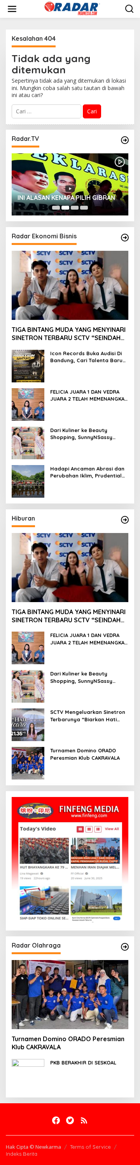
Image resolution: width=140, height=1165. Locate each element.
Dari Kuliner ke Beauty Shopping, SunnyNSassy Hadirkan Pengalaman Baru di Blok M (89, 434)
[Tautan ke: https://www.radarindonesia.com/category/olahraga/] (125, 946)
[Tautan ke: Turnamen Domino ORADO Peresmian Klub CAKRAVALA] (28, 762)
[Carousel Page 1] (56, 208)
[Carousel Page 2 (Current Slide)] (65, 208)
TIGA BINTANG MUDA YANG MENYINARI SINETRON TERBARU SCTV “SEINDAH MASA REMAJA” (69, 334)
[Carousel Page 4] (84, 208)
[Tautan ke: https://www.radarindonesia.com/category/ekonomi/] (125, 237)
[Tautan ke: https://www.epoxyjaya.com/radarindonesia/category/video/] (125, 140)
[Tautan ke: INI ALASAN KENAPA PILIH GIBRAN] (70, 184)
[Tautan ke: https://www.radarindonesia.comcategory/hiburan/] (125, 519)
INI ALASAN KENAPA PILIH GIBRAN (66, 197)
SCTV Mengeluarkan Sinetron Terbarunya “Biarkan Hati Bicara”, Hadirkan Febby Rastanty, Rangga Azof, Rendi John (87, 715)
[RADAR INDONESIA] (71, 8)
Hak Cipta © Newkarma (33, 1146)
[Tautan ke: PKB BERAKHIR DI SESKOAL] (28, 1074)
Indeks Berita (21, 1154)
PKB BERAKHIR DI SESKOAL (83, 1062)
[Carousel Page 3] (75, 208)
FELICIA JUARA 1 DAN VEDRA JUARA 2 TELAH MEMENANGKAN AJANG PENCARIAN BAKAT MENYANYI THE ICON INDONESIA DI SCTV (89, 395)
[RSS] (84, 1120)
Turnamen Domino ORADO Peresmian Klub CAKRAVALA (85, 753)
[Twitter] (70, 1120)
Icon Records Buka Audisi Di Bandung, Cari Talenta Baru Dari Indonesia (86, 357)
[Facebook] (56, 1120)
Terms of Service (90, 1147)
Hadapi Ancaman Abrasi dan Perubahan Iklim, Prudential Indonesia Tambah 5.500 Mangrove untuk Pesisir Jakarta (87, 472)
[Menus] (12, 9)
